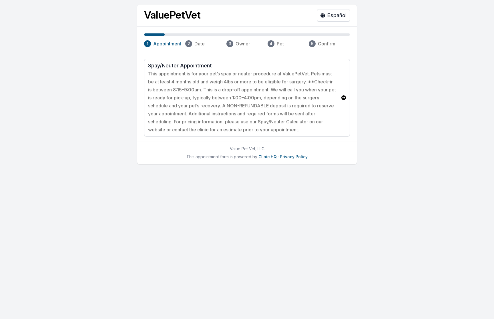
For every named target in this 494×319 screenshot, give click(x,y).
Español (336, 15)
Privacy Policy (294, 156)
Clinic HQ (267, 156)
